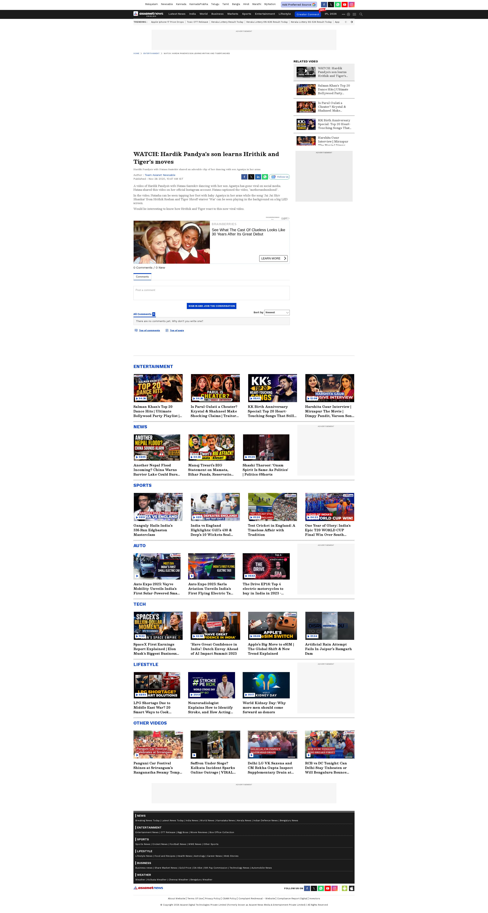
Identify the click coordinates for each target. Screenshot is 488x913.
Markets (232, 13)
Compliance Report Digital (292, 898)
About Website (176, 898)
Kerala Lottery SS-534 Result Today (311, 22)
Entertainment (265, 13)
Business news (143, 867)
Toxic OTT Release (197, 22)
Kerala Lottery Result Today (227, 22)
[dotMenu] (343, 14)
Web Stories (231, 856)
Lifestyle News (143, 856)
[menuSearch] (361, 14)
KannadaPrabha (198, 4)
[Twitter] (331, 4)
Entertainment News (147, 832)
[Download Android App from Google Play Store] (345, 888)
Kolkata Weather (157, 879)
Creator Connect (308, 14)
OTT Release (168, 832)
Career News (214, 856)
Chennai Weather (178, 879)
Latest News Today (173, 820)
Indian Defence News (265, 820)
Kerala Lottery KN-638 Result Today (267, 22)
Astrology (199, 856)
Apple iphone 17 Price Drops (167, 22)
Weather (140, 879)
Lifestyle (285, 13)
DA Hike (197, 867)
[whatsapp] (338, 4)
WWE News (194, 844)
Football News (178, 844)
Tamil (225, 4)
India (192, 13)
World (204, 13)
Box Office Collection (221, 832)
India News (192, 820)
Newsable (167, 4)
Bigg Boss (182, 832)
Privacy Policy (212, 898)
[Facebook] (324, 4)
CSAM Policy (229, 898)
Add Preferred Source (296, 4)
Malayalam (151, 4)
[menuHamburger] (354, 14)
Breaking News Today (147, 820)
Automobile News (261, 867)
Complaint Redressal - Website (256, 898)
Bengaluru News (289, 820)
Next (352, 22)
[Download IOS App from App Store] (351, 888)
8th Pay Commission (215, 867)
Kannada (181, 4)
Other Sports (210, 844)
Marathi (256, 4)
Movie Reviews (198, 832)
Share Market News (166, 867)
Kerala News (244, 820)
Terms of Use (195, 898)
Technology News (239, 867)
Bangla (236, 4)
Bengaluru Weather (201, 879)
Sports (246, 13)
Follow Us (283, 177)
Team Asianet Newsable (160, 174)
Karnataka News (225, 820)
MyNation (270, 4)
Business (217, 13)
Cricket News (160, 844)
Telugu (215, 4)
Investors (314, 898)
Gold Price (185, 867)
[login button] (349, 14)
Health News (184, 856)
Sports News (142, 844)
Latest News (177, 13)
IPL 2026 (331, 13)
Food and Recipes (165, 856)
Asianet (148, 888)
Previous (346, 22)
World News (207, 820)
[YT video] (345, 4)
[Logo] (149, 14)
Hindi (246, 4)
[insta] (351, 4)
